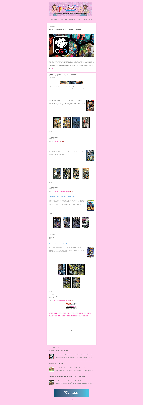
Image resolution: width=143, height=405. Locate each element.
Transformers (85, 315)
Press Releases (55, 19)
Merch (90, 19)
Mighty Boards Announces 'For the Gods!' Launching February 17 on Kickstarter (67, 376)
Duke (68, 313)
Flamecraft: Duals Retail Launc (56, 363)
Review (59, 315)
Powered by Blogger (71, 399)
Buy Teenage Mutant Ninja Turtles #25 (61, 240)
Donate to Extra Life (82, 19)
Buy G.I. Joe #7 (57, 141)
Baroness (51, 313)
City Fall (55, 313)
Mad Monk (51, 315)
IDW (85, 313)
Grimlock (81, 313)
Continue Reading (90, 359)
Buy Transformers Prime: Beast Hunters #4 (62, 300)
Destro (60, 313)
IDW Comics (73, 306)
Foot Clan (72, 313)
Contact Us (72, 19)
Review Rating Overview (55, 90)
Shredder (63, 315)
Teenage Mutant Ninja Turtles (72, 315)
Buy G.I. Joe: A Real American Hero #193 (61, 191)
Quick (56, 315)
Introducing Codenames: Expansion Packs (65, 29)
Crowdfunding (64, 19)
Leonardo (89, 313)
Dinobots (64, 313)
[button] (93, 29)
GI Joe (77, 313)
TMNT (80, 315)
